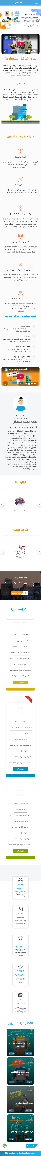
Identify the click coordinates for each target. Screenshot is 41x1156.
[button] (3, 20)
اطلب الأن (20, 682)
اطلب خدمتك (31, 1145)
